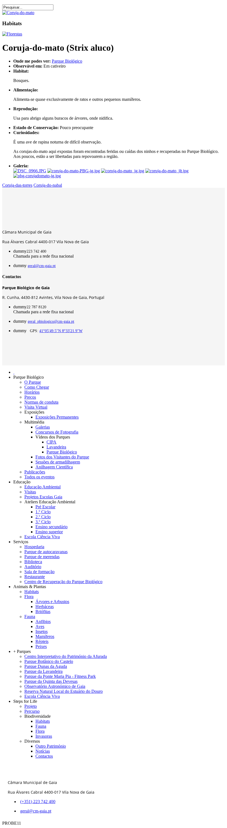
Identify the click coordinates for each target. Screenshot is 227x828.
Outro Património (50, 746)
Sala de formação (39, 571)
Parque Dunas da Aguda (45, 666)
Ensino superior (49, 531)
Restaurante (34, 576)
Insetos (41, 631)
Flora (28, 596)
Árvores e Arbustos (52, 601)
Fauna (29, 616)
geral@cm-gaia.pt (42, 266)
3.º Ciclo (43, 521)
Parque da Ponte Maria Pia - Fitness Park (60, 676)
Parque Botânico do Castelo (48, 661)
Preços (30, 397)
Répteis (41, 641)
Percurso (32, 711)
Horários (32, 392)
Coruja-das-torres (17, 185)
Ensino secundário (51, 526)
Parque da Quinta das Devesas (51, 681)
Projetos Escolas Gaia (43, 496)
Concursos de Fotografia (56, 432)
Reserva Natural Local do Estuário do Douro (63, 691)
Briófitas (42, 611)
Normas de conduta (41, 402)
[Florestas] (12, 34)
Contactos (44, 756)
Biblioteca (33, 561)
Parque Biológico (67, 61)
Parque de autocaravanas (46, 551)
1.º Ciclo (43, 511)
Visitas (30, 491)
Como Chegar (36, 387)
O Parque (32, 382)
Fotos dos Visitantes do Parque (62, 457)
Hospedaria (34, 546)
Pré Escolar (45, 506)
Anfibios (43, 621)
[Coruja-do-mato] (18, 12)
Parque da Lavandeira (43, 671)
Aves (39, 626)
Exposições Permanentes (57, 417)
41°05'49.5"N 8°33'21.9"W (60, 331)
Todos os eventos (39, 477)
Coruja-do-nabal (47, 185)
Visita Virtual (35, 407)
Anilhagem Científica (54, 467)
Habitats (31, 591)
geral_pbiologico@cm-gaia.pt (51, 321)
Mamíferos (44, 636)
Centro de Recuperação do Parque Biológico (63, 581)
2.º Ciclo (43, 516)
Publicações (34, 472)
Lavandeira (56, 447)
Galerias (42, 427)
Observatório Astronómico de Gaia (54, 686)
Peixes (41, 646)
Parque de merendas (42, 556)
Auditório (32, 566)
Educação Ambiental (42, 487)
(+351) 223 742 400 (37, 801)
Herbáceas (44, 606)
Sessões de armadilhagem (57, 462)
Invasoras (43, 736)
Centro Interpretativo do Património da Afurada (65, 656)
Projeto (30, 706)
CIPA (51, 442)
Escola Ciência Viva (42, 536)
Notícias (42, 751)
